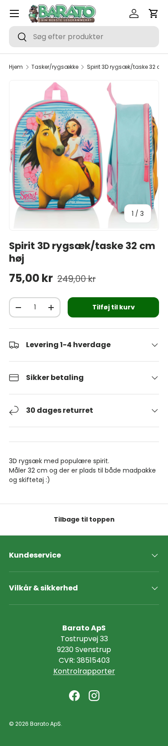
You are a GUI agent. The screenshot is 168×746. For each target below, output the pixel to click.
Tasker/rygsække (54, 67)
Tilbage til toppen (84, 519)
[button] (154, 13)
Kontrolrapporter (84, 671)
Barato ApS (45, 724)
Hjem (16, 67)
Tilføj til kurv (113, 307)
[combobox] (84, 36)
